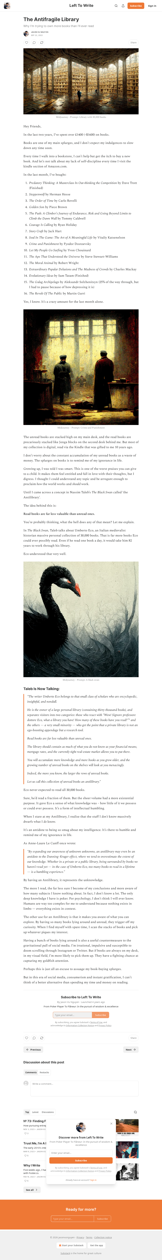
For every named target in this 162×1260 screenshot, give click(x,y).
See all (30, 1189)
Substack (65, 1253)
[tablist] (37, 1072)
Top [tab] (27, 1112)
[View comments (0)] (34, 42)
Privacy (80, 1237)
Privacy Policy (105, 1170)
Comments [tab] (31, 1072)
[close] (111, 1123)
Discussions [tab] (48, 1112)
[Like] (26, 42)
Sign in (152, 5)
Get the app (96, 1245)
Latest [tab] (35, 1112)
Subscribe (136, 5)
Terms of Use (96, 1167)
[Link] (19, 688)
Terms (89, 1237)
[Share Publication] (123, 6)
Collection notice (103, 1237)
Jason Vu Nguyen (39, 32)
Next (129, 1049)
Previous (35, 1049)
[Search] (116, 6)
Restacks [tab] (44, 1072)
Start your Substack (73, 1245)
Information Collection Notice (80, 1170)
